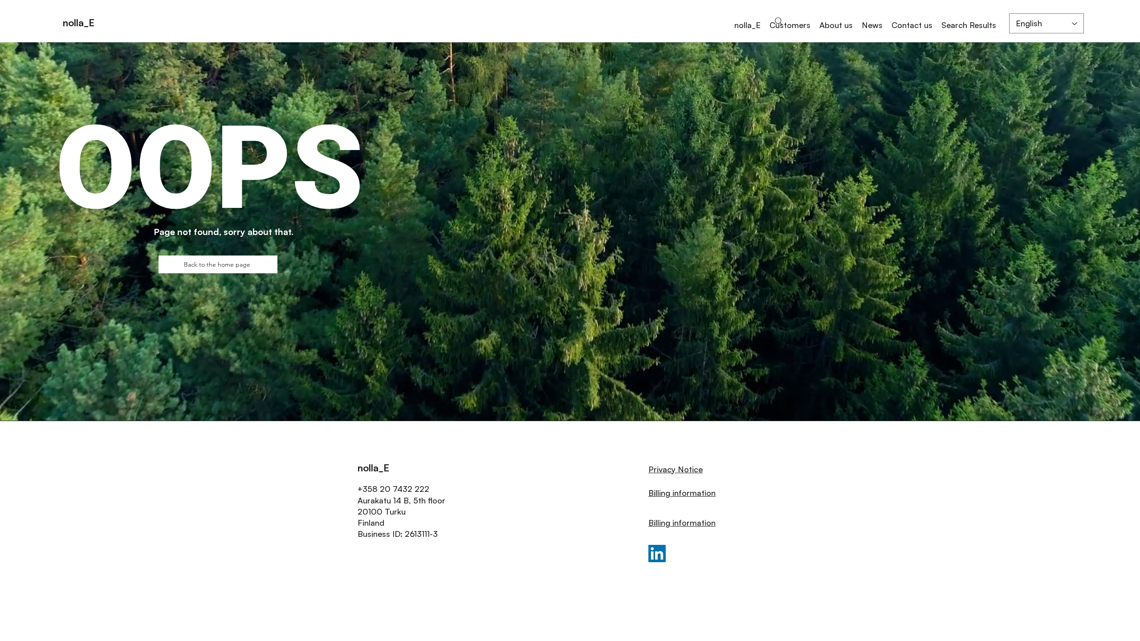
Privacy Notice (675, 469)
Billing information (682, 493)
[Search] (779, 21)
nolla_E (78, 22)
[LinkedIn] (657, 553)
